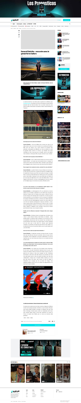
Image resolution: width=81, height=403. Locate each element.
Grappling (58, 26)
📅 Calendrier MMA (21, 26)
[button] (11, 23)
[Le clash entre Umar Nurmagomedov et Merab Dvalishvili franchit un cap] (60, 53)
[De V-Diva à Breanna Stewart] (46, 331)
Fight (63, 41)
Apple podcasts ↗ (43, 391)
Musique (20, 28)
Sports (40, 332)
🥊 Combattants (27, 26)
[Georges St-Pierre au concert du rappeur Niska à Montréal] (33, 373)
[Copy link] (19, 37)
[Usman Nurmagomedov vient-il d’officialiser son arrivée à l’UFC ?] (60, 41)
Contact (12, 401)
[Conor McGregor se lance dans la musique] (18, 373)
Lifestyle (33, 393)
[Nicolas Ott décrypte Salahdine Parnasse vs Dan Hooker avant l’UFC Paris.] (60, 35)
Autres (33, 390)
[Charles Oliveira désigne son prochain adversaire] (60, 47)
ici (33, 297)
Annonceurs (19, 401)
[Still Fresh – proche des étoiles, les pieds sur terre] (48, 373)
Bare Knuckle (51, 26)
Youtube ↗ (42, 396)
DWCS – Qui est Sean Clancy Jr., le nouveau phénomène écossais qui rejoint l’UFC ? (66, 58)
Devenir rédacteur (24, 401)
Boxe (55, 26)
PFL (37, 26)
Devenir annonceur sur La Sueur (64, 160)
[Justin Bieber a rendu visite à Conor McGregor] (63, 373)
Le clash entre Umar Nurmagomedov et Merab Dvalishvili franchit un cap (66, 52)
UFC (35, 26)
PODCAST (42, 390)
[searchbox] (38, 20)
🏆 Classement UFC (14, 26)
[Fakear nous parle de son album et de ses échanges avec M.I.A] (29, 331)
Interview (28, 317)
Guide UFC (34, 396)
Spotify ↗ (42, 393)
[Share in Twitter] (19, 33)
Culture (17, 28)
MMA (32, 26)
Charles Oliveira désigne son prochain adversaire (65, 45)
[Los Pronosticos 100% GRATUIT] (40, 9)
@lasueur (63, 64)
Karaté (62, 26)
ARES (40, 26)
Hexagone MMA (45, 26)
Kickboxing (66, 26)
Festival (25, 317)
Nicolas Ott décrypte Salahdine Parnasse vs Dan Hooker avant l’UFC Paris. (66, 34)
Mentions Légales (15, 401)
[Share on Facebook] (19, 31)
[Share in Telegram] (19, 35)
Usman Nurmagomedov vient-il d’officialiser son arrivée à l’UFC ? (65, 40)
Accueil (12, 28)
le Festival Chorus (27, 103)
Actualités (14, 28)
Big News (64, 35)
